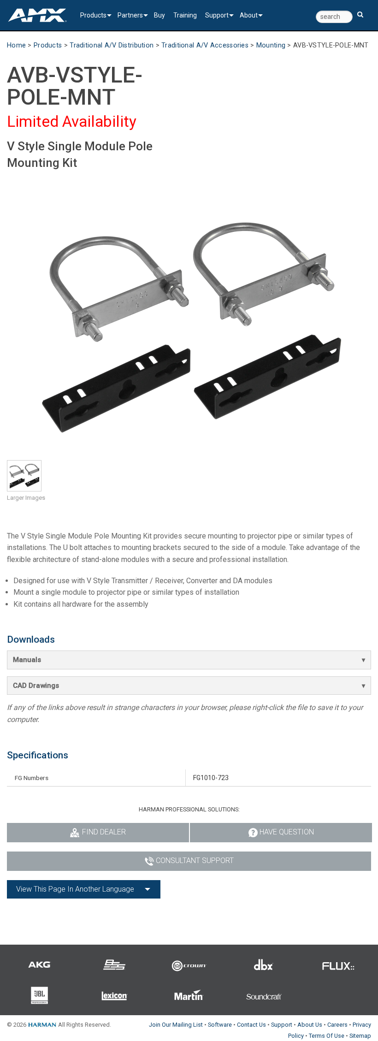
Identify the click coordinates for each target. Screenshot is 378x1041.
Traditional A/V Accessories (204, 45)
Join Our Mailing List (176, 1024)
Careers (337, 1024)
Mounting (270, 45)
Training (185, 15)
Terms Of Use (326, 1035)
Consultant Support (195, 860)
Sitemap (360, 1035)
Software (220, 1024)
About (249, 15)
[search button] (360, 10)
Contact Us (251, 1024)
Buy (159, 15)
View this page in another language (75, 889)
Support (217, 15)
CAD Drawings (36, 685)
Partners (130, 15)
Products (93, 15)
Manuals (27, 660)
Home (16, 45)
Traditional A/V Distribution (112, 45)
